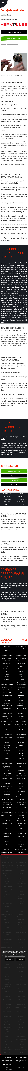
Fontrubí (21, 671)
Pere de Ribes (21, 687)
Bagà (7, 753)
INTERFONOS (7, 501)
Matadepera (7, 836)
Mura (21, 1064)
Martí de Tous (7, 708)
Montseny (21, 690)
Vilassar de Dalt (21, 653)
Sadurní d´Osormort (7, 825)
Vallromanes (7, 700)
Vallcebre (20, 703)
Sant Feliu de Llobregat (7, 812)
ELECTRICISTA (7, 494)
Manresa (7, 742)
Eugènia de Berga (21, 763)
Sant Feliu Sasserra (21, 684)
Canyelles (21, 713)
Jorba (7, 674)
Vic (7, 828)
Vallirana (21, 700)
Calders (21, 789)
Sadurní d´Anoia (7, 820)
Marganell (21, 770)
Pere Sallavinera (7, 807)
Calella (7, 761)
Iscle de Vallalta (21, 737)
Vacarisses (7, 794)
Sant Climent (20, 847)
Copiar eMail (14, 484)
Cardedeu (7, 745)
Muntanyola (7, 791)
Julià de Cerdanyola (7, 695)
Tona (21, 692)
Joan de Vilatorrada (21, 734)
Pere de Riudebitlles (7, 687)
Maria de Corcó (21, 773)
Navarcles (21, 742)
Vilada (21, 825)
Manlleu (7, 676)
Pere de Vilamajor (21, 721)
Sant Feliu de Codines (21, 812)
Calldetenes (21, 758)
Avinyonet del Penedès (7, 786)
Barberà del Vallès (21, 748)
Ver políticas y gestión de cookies (15, 956)
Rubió (21, 740)
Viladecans (7, 783)
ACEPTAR (20, 959)
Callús (7, 758)
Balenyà (21, 750)
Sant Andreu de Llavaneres (7, 649)
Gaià (7, 671)
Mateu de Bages (7, 690)
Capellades (7, 748)
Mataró (21, 666)
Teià (21, 841)
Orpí (7, 729)
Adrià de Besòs (21, 663)
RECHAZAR (9, 959)
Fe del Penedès (7, 844)
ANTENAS (21, 496)
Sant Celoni (7, 849)
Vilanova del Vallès (21, 655)
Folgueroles (21, 674)
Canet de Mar (7, 719)
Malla (21, 676)
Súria (21, 794)
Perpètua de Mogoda (21, 682)
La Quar (7, 847)
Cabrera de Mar (21, 778)
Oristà (21, 729)
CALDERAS (21, 504)
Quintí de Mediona (7, 804)
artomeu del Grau (21, 775)
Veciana (21, 697)
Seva (7, 1055)
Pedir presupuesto (14, 32)
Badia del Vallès (7, 653)
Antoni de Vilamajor (21, 646)
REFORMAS (7, 496)
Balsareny (7, 750)
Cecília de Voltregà (21, 820)
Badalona (21, 783)
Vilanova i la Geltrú (7, 655)
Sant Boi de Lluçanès (21, 661)
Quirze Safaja (21, 799)
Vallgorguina (7, 703)
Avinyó (21, 786)
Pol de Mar (21, 804)
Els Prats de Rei (7, 839)
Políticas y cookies (7, 1069)
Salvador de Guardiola (7, 721)
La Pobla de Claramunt (21, 724)
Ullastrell (7, 732)
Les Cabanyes (7, 1064)
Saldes (21, 1055)
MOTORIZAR (21, 499)
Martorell (7, 770)
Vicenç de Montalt (21, 658)
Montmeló (21, 852)
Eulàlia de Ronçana (21, 761)
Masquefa (21, 836)
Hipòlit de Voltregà (21, 807)
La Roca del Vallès (21, 844)
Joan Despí (21, 695)
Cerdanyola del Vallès (21, 849)
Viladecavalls (21, 781)
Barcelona (7, 646)
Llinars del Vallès (7, 1057)
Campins (7, 755)
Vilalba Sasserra (7, 697)
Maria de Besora (7, 669)
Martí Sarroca (21, 705)
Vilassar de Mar (7, 692)
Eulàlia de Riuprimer (7, 763)
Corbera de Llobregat (7, 684)
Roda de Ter (21, 1067)
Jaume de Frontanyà (7, 737)
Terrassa (7, 841)
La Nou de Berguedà (7, 726)
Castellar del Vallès (21, 831)
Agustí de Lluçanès (7, 663)
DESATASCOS (21, 501)
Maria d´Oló (21, 732)
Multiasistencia (3, 44)
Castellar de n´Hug (21, 833)
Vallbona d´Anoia (21, 791)
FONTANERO (21, 494)
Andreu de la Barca (21, 649)
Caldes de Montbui (7, 810)
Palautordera (20, 815)
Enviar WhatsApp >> (13, 38)
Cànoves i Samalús (7, 716)
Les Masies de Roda (7, 1060)
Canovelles (21, 716)
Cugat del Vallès (21, 818)
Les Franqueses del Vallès (21, 1060)
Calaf (21, 828)
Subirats (7, 796)
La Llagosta (21, 726)
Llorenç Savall (21, 711)
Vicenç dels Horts (7, 823)
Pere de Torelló (7, 724)
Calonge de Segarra (21, 755)
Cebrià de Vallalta (7, 661)
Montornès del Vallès (7, 852)
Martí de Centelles (21, 708)
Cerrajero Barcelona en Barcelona (12, 44)
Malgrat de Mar (7, 679)
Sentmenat (21, 669)
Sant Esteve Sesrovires (7, 815)
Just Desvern (21, 810)
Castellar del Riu (7, 833)
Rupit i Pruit (7, 740)
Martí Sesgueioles (7, 705)
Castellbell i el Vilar (7, 831)
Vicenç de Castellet (21, 719)
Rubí (7, 1067)
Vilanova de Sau (7, 773)
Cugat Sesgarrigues (7, 658)
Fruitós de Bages (21, 796)
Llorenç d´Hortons (7, 713)
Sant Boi (7, 775)
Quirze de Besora (21, 802)
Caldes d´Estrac (7, 789)
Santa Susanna (7, 682)
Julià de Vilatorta (7, 734)
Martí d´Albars (7, 711)
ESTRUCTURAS (7, 504)
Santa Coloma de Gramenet (7, 767)
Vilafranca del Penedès (7, 781)
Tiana (21, 839)
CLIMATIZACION (7, 499)
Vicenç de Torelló (21, 823)
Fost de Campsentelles (7, 799)
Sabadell (7, 818)
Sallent (7, 666)
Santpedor (21, 679)
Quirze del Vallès (7, 802)
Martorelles (21, 766)
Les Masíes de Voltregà (21, 1057)
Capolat (21, 745)
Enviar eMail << (14, 480)
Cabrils (21, 753)
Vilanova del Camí (7, 778)
